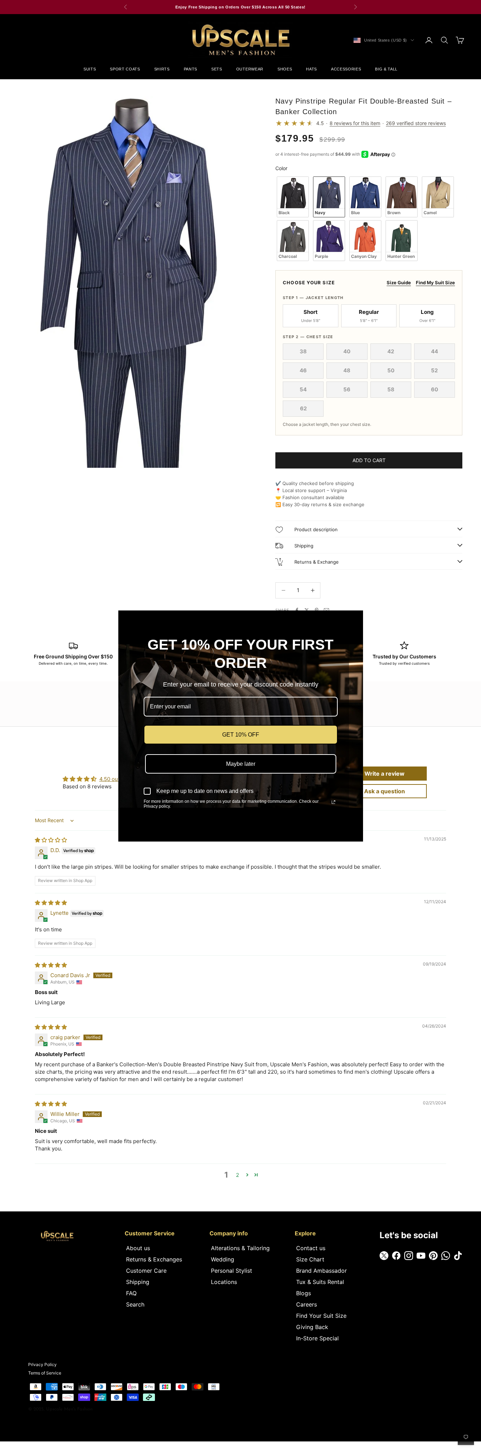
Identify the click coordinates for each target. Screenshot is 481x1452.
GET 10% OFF (240, 735)
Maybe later (240, 764)
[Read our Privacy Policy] (333, 802)
